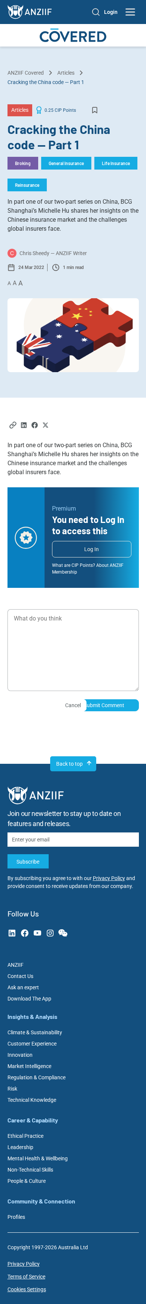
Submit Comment (104, 705)
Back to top (69, 764)
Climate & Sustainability (34, 1032)
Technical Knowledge (31, 1100)
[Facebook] (34, 426)
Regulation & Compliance (36, 1077)
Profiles (16, 1217)
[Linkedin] (23, 426)
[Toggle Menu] (131, 12)
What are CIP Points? (73, 565)
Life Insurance (116, 163)
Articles (65, 73)
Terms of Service (26, 1277)
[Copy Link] (13, 426)
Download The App (29, 999)
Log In (91, 549)
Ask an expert (23, 987)
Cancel (73, 705)
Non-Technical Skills (30, 1170)
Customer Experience (32, 1044)
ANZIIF (15, 965)
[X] (45, 426)
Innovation (20, 1055)
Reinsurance (27, 185)
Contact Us (20, 976)
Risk (12, 1089)
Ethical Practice (25, 1136)
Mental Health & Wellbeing (37, 1158)
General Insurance (66, 163)
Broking (23, 163)
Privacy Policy (109, 878)
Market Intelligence (29, 1066)
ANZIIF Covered (25, 73)
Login (111, 12)
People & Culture (26, 1181)
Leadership (20, 1147)
